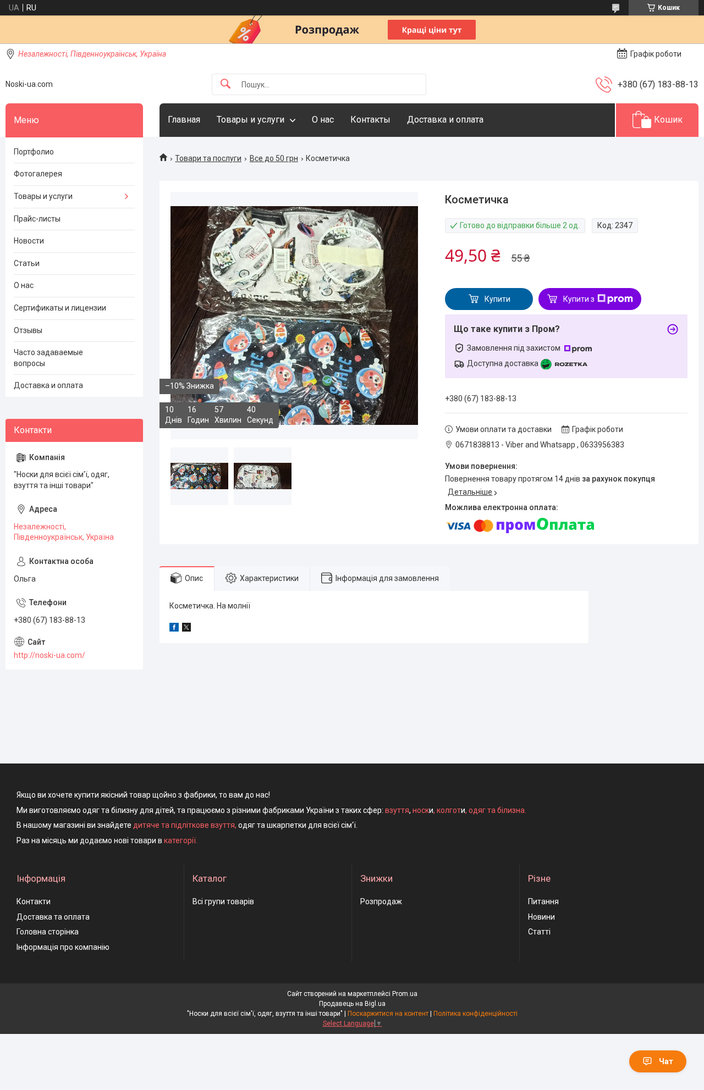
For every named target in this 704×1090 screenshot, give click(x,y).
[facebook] (174, 628)
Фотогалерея (38, 173)
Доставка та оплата (53, 916)
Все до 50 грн (274, 158)
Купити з (579, 299)
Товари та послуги (208, 158)
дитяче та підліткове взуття (184, 825)
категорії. (180, 840)
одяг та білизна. (497, 810)
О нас (323, 119)
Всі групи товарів (223, 901)
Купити (497, 299)
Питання (543, 901)
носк (421, 810)
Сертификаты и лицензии (60, 307)
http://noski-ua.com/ (49, 655)
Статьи (27, 263)
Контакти (33, 901)
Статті (539, 931)
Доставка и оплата (445, 119)
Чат (666, 1061)
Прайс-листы (37, 218)
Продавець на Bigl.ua (352, 1004)
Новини (541, 916)
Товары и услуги (250, 119)
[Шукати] (225, 84)
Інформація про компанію (62, 947)
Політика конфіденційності (475, 1013)
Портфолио (34, 151)
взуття (396, 810)
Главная (184, 119)
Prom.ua (404, 994)
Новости (29, 240)
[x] (186, 628)
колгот (449, 810)
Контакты (370, 119)
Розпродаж (381, 901)
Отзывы (28, 330)
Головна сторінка (47, 931)
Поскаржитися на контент (388, 1013)
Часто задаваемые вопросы (48, 358)
